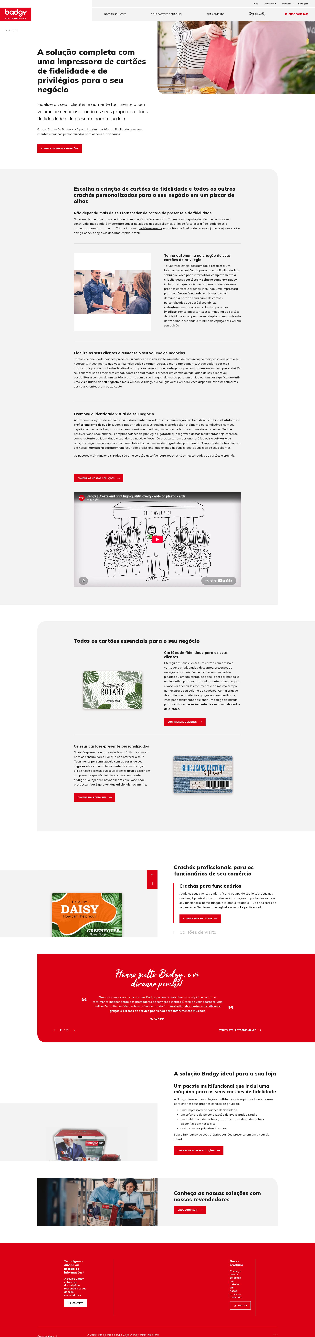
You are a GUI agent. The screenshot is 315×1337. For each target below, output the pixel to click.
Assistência (270, 3)
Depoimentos (257, 14)
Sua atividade (215, 14)
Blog (256, 3)
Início (8, 30)
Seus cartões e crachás (166, 14)
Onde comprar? (298, 14)
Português (303, 3)
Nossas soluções (115, 14)
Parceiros (286, 3)
